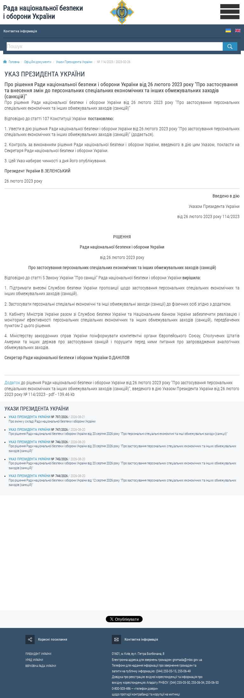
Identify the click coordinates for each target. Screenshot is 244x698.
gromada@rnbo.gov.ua (187, 660)
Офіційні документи (37, 62)
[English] (238, 30)
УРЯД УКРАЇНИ (34, 660)
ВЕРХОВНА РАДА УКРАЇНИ (40, 666)
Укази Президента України (74, 62)
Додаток (12, 382)
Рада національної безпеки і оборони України (43, 12)
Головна (14, 62)
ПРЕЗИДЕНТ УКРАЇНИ (38, 654)
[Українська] (228, 30)
